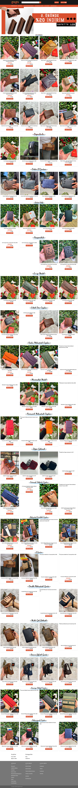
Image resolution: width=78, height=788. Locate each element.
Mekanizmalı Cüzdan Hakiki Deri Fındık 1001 (10, 746)
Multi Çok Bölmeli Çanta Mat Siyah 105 (29, 647)
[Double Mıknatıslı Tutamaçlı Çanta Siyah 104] (68, 600)
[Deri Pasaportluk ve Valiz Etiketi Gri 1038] (28, 250)
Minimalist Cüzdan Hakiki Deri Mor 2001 (49, 406)
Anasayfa (13, 766)
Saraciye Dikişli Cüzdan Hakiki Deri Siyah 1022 (48, 713)
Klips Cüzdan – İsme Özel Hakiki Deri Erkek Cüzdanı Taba (48, 61)
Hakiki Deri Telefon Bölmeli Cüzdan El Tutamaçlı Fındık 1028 (10, 61)
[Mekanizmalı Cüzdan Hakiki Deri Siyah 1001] (29, 733)
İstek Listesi (13, 771)
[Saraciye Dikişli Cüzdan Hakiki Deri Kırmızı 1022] (10, 701)
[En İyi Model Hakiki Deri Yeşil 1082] (29, 287)
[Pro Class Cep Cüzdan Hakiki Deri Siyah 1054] (10, 321)
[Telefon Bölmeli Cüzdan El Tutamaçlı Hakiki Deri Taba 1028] (49, 495)
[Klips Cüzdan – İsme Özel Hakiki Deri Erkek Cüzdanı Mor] (49, 80)
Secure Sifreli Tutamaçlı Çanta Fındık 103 (9, 681)
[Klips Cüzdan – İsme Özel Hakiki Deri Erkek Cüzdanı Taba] (49, 47)
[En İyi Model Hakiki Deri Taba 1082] (10, 148)
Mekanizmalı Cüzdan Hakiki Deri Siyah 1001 (29, 746)
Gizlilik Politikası (14, 768)
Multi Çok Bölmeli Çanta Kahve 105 (48, 647)
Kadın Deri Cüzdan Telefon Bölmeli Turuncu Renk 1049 (10, 370)
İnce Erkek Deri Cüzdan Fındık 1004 (68, 334)
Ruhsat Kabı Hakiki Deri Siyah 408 (68, 228)
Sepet (12, 779)
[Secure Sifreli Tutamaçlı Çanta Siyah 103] (49, 668)
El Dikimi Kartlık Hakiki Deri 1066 (29, 328)
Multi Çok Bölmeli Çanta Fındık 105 (9, 647)
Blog (26, 756)
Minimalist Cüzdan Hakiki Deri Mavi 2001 (68, 404)
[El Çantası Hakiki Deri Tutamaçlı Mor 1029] (67, 564)
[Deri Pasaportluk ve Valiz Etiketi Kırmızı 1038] (68, 47)
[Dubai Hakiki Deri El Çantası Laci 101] (49, 183)
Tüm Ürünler (13, 781)
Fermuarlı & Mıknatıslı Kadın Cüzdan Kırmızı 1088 (10, 441)
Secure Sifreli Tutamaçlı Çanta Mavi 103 (29, 681)
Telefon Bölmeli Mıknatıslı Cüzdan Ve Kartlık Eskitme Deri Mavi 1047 (68, 543)
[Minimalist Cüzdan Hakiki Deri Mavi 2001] (67, 392)
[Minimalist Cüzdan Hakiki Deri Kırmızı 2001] (9, 393)
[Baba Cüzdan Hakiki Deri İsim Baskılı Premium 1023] (68, 113)
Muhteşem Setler (14, 775)
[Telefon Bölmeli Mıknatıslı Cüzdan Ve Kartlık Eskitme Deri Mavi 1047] (68, 530)
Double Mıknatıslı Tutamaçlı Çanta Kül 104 (29, 613)
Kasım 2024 (13, 756)
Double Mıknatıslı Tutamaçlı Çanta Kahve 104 (49, 613)
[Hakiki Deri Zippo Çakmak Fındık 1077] (10, 463)
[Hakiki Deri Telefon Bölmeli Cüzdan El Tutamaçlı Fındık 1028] (10, 47)
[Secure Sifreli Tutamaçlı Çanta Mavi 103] (29, 668)
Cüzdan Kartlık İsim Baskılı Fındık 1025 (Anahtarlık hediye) (10, 94)
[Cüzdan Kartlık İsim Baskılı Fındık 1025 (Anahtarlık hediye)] (10, 80)
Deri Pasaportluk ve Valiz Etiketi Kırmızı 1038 (68, 60)
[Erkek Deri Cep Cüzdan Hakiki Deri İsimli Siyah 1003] (29, 113)
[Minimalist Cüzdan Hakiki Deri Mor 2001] (49, 393)
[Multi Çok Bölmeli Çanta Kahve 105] (49, 634)
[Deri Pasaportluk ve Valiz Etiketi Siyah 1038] (68, 251)
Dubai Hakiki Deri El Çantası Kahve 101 (10, 196)
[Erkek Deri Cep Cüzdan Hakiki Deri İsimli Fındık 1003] (10, 113)
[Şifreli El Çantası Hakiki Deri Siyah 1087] (29, 148)
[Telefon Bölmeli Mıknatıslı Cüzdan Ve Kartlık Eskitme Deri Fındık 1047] (29, 530)
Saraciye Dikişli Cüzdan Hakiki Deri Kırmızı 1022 (9, 713)
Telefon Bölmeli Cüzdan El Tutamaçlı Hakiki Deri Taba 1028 (49, 508)
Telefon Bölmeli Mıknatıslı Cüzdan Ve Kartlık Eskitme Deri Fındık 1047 (29, 543)
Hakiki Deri (27, 758)
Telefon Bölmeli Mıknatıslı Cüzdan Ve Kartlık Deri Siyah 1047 (10, 543)
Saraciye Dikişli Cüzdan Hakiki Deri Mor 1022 (29, 713)
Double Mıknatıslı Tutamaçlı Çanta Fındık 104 (10, 613)
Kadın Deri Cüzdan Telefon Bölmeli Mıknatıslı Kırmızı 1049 (68, 370)
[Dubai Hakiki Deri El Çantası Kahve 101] (10, 183)
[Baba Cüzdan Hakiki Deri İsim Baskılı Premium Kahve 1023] (49, 113)
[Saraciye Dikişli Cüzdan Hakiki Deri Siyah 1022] (49, 701)
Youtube (41, 773)
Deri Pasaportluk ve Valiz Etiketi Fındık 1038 (49, 264)
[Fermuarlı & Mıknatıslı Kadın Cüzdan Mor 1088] (68, 428)
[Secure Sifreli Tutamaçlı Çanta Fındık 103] (10, 668)
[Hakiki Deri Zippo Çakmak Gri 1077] (66, 461)
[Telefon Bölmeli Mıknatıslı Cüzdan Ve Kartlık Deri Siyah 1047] (10, 530)
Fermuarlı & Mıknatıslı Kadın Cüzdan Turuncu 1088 (49, 441)
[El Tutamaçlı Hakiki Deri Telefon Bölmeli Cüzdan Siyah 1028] (29, 495)
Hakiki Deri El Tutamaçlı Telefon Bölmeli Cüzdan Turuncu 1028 (68, 508)
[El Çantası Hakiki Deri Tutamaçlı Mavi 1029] (48, 565)
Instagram (42, 766)
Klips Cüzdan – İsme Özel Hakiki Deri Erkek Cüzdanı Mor (48, 94)
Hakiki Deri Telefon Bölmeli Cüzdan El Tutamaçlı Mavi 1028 (10, 508)
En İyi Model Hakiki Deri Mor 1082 (49, 300)
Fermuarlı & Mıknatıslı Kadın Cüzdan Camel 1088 (29, 441)
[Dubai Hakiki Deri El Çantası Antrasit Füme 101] (29, 183)
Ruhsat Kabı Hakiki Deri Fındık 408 (68, 93)
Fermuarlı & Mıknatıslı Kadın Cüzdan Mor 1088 (68, 440)
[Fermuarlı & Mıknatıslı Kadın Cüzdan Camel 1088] (29, 428)
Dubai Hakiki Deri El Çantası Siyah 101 (68, 196)
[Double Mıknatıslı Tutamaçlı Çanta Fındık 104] (10, 600)
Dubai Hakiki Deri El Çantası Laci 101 (48, 196)
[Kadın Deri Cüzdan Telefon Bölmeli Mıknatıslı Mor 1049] (29, 47)
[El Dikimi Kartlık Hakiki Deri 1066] (27, 318)
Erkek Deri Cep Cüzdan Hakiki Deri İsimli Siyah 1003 (29, 126)
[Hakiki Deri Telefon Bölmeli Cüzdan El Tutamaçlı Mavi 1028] (10, 495)
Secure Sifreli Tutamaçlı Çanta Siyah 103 (48, 681)
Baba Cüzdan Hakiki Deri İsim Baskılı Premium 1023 (68, 126)
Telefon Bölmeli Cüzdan (28, 5)
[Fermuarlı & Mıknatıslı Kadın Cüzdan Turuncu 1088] (49, 428)
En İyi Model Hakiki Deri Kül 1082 (68, 300)
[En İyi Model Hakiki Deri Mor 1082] (49, 287)
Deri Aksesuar (53, 5)
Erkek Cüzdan (28, 766)
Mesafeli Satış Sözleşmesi (16, 773)
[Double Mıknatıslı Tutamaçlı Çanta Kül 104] (29, 600)
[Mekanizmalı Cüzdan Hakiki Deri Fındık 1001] (10, 733)
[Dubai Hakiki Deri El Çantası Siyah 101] (68, 183)
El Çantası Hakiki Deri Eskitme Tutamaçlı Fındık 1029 (48, 161)
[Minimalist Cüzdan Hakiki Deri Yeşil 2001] (29, 393)
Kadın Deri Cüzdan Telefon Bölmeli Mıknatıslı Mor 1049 (29, 61)
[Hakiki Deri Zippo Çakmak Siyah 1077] (49, 463)
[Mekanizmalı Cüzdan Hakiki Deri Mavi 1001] (68, 733)
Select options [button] (49, 64)
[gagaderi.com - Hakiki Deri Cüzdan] (15, 2)
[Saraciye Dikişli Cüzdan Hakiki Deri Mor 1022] (29, 701)
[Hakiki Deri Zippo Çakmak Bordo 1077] (29, 463)
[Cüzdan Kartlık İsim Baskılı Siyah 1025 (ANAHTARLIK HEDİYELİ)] (29, 80)
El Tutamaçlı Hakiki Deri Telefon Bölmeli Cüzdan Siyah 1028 (29, 508)
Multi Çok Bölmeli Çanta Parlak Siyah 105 (68, 645)
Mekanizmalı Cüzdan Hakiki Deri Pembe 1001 (49, 746)
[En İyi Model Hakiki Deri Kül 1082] (68, 287)
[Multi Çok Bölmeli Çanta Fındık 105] (10, 634)
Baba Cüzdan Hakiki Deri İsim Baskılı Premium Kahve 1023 (49, 126)
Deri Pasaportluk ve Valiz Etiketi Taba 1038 (9, 242)
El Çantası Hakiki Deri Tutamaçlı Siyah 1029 (29, 578)
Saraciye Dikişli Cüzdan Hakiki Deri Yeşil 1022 (68, 713)
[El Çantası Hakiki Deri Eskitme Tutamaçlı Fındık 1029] (49, 148)
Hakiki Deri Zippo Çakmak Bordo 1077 (29, 475)
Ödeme (12, 777)
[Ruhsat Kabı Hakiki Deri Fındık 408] (68, 80)
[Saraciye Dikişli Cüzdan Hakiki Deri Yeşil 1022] (68, 701)
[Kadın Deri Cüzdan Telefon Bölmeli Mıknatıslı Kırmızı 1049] (68, 356)
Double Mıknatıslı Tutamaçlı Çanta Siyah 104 (68, 613)
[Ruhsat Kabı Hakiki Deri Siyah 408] (68, 215)
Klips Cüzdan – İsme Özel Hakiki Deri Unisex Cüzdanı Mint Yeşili (68, 161)
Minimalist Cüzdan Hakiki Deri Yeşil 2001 (29, 406)
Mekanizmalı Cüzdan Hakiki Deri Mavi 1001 (68, 746)
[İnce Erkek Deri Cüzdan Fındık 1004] (68, 321)
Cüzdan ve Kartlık (28, 773)
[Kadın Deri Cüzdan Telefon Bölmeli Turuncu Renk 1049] (10, 356)
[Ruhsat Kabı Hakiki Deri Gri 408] (49, 215)
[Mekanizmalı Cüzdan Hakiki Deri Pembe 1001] (49, 733)
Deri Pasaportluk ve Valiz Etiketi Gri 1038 (29, 262)
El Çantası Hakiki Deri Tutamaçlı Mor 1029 (68, 576)
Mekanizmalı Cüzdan (39, 5)
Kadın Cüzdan (28, 768)
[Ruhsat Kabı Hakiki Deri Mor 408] (10, 215)
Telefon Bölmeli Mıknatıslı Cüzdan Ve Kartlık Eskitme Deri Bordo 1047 (49, 543)
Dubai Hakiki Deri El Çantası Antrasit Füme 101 (29, 196)
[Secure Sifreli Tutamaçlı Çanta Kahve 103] (68, 668)
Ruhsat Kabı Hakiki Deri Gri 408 (48, 228)
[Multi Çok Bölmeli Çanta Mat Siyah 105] (29, 634)
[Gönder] (40, 2)
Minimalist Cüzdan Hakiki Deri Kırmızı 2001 (10, 405)
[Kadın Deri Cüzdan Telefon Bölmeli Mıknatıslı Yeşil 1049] (49, 356)
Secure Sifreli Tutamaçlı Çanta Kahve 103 (68, 681)
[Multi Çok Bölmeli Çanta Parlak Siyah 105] (67, 633)
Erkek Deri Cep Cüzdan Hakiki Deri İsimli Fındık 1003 (9, 126)
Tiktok (41, 768)
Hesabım (13, 769)
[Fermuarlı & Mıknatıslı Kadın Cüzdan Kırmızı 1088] (10, 428)
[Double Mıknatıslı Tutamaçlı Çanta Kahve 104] (49, 600)
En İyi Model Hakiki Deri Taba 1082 (10, 300)
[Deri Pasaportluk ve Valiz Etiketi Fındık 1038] (49, 251)
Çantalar (20, 5)
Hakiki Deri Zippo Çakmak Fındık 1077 (10, 475)
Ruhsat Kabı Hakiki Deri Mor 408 (10, 228)
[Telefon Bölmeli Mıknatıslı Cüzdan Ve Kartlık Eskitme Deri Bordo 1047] (49, 530)
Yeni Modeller (14, 5)
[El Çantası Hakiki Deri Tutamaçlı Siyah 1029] (29, 565)
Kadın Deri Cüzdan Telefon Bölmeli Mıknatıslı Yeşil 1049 (49, 370)
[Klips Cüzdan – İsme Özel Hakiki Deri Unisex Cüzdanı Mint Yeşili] (68, 148)
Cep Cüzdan (46, 5)
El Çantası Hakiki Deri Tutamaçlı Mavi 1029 (48, 576)
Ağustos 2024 (14, 758)
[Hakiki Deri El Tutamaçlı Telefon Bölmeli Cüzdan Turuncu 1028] (68, 495)
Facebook (42, 771)
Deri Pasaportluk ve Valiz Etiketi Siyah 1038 (68, 264)
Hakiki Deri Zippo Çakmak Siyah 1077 (48, 475)
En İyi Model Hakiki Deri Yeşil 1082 (29, 300)
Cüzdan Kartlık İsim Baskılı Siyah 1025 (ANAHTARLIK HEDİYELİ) (29, 94)
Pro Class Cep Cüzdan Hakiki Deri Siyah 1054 (10, 334)
